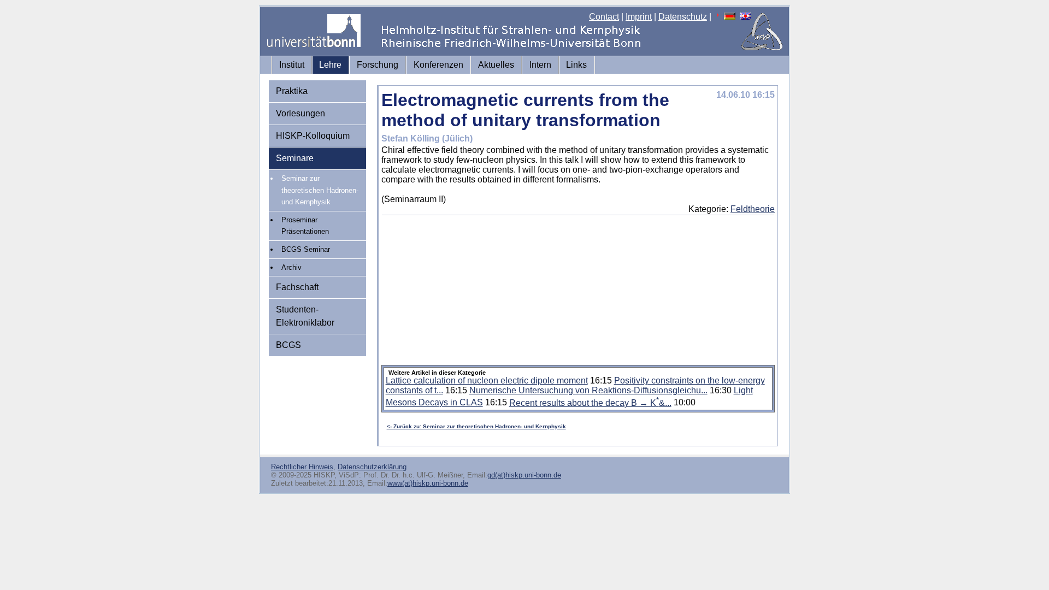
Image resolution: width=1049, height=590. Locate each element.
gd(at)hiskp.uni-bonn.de (524, 475)
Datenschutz (682, 16)
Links (576, 64)
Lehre (330, 64)
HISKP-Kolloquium (313, 135)
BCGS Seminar (305, 249)
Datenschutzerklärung (372, 467)
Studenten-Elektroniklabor (305, 316)
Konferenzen (438, 64)
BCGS (288, 345)
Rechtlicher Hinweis (302, 467)
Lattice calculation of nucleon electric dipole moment (487, 380)
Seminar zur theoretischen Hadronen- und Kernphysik (319, 190)
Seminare (295, 158)
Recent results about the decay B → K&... (590, 403)
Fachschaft (297, 287)
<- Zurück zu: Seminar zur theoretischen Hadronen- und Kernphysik (476, 426)
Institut (291, 64)
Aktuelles (496, 64)
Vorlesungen (300, 113)
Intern (540, 64)
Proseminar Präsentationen (305, 226)
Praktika (292, 91)
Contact (604, 16)
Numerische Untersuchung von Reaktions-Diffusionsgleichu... (588, 390)
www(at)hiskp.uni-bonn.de (427, 483)
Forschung (377, 64)
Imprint (639, 16)
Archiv (291, 267)
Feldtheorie (752, 209)
